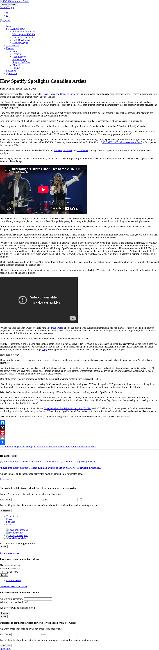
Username (5, 565)
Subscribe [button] (11, 70)
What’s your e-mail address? (14, 602)
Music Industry (88, 446)
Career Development (22, 37)
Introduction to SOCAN (24, 31)
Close (3, 546)
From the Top (19, 59)
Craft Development (21, 40)
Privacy (10, 519)
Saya (44, 349)
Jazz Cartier (82, 150)
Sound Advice (19, 56)
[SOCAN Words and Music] (14, 1)
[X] (79, 427)
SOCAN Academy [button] (15, 28)
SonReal (67, 150)
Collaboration (6, 446)
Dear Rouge (49, 94)
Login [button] (9, 524)
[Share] (79, 442)
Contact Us (17, 68)
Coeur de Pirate (67, 94)
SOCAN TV (12, 45)
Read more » (6, 479)
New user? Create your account (13, 586)
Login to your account (9, 553)
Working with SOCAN (23, 34)
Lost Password (13, 580)
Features (16, 54)
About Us (17, 65)
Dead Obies (57, 327)
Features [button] (10, 48)
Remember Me (10, 572)
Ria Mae (58, 150)
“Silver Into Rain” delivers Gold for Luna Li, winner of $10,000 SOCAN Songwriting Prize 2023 (50, 467)
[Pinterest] (79, 432)
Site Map (10, 521)
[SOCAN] (5, 20)
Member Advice (20, 42)
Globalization (49, 446)
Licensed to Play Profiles (68, 446)
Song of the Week (21, 62)
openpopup (5, 648)
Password (4, 568)
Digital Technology (23, 446)
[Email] (79, 437)
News (9, 26)
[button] (7, 7)
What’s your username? (11, 599)
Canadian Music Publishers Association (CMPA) (67, 408)
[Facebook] (79, 422)
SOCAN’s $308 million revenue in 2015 (122, 142)
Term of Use (12, 516)
